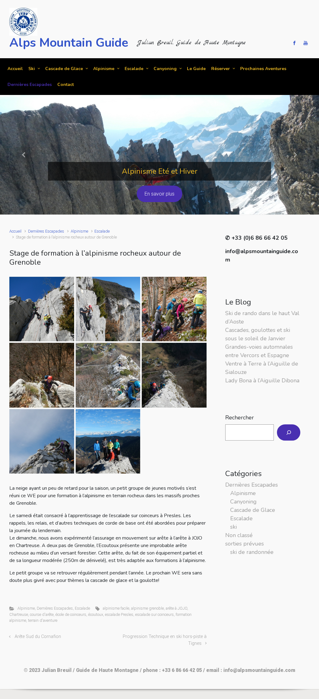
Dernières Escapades (46, 231)
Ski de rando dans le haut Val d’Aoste (262, 317)
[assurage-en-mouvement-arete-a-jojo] (174, 375)
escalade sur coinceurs (154, 614)
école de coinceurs (70, 614)
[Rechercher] (288, 432)
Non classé (239, 535)
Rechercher (239, 417)
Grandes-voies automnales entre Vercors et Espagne (259, 351)
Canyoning (243, 501)
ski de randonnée (252, 552)
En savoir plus (159, 194)
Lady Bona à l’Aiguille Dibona (262, 380)
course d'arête (42, 614)
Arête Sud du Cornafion (38, 636)
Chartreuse (18, 614)
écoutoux (95, 614)
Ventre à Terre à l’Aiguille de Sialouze (261, 368)
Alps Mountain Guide (68, 43)
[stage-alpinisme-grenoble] (41, 375)
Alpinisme (79, 231)
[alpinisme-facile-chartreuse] (174, 309)
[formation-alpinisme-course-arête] (41, 441)
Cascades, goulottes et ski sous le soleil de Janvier (257, 334)
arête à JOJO (176, 608)
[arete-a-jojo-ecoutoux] (108, 375)
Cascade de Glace (252, 510)
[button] (24, 155)
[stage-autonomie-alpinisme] (108, 441)
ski (233, 527)
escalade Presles (119, 614)
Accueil (15, 231)
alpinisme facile (116, 608)
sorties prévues (244, 543)
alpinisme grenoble (147, 608)
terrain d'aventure (42, 620)
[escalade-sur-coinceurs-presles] (108, 309)
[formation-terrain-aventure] (41, 309)
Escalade (102, 231)
